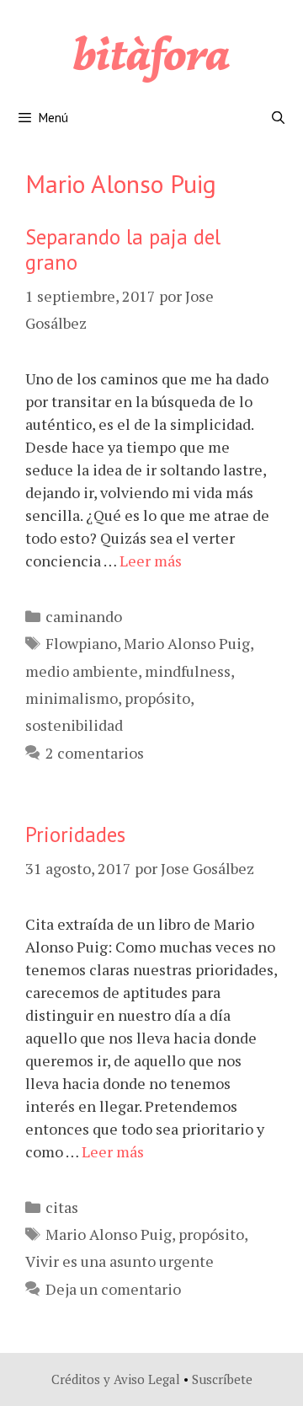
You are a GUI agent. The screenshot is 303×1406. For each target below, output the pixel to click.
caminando (83, 616)
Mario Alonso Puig (187, 643)
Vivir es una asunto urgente (119, 1261)
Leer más (151, 560)
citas (61, 1207)
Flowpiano (81, 643)
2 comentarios (94, 753)
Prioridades (75, 834)
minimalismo (71, 698)
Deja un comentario (113, 1289)
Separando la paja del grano (123, 249)
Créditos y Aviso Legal (115, 1379)
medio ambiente (81, 671)
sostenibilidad (74, 725)
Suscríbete (222, 1379)
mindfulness (188, 671)
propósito (157, 698)
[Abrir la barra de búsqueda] (278, 118)
